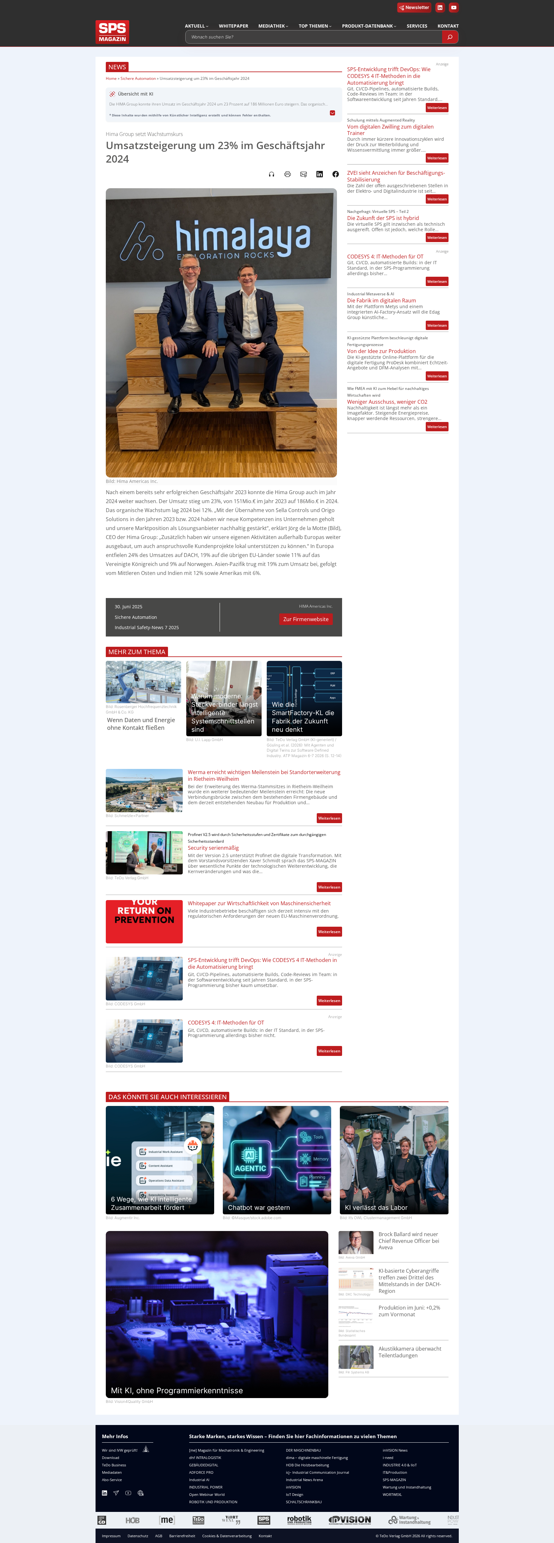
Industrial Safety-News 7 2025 (147, 627)
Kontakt (265, 1535)
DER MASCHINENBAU (303, 1450)
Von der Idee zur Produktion (381, 351)
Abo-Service (112, 1479)
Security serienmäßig (213, 848)
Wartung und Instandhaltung (407, 1487)
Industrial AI (199, 1479)
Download (110, 1457)
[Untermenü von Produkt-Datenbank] (395, 26)
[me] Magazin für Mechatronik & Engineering (226, 1450)
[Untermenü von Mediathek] (287, 26)
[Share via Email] (303, 174)
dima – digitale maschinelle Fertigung (317, 1457)
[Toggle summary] (332, 113)
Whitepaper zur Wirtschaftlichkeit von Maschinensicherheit (259, 903)
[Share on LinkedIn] (319, 174)
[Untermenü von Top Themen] (330, 26)
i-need (388, 1457)
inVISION (293, 1487)
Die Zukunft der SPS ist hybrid (383, 218)
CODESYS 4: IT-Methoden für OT (226, 1022)
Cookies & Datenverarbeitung (227, 1535)
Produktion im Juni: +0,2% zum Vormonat (409, 1311)
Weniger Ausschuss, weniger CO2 (387, 402)
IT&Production (395, 1472)
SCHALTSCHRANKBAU (304, 1501)
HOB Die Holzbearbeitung (307, 1465)
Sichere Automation (138, 78)
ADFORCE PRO (201, 1472)
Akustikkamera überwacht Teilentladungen (410, 1352)
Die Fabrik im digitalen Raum (381, 300)
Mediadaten (112, 1472)
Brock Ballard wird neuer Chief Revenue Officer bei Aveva (409, 1241)
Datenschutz (138, 1535)
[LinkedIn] (104, 1494)
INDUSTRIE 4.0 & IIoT (400, 1465)
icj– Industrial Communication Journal (317, 1472)
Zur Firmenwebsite (306, 619)
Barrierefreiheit (182, 1535)
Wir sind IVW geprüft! (120, 1450)
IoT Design (294, 1494)
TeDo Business (114, 1465)
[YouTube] (128, 1494)
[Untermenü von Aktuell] (207, 26)
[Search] (450, 36)
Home (111, 78)
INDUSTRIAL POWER (205, 1487)
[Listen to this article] (271, 174)
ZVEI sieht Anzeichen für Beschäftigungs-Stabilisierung (396, 176)
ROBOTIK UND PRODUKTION (213, 1501)
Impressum (111, 1535)
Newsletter (417, 7)
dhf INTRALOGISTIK (205, 1457)
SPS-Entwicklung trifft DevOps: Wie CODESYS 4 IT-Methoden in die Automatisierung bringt (262, 963)
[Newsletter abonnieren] (116, 1494)
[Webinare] (140, 1494)
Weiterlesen (330, 819)
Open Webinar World (207, 1494)
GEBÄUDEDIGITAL (203, 1465)
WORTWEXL (392, 1494)
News (117, 67)
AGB (158, 1535)
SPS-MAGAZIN (394, 1479)
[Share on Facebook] (335, 174)
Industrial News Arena (304, 1479)
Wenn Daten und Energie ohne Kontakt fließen (141, 723)
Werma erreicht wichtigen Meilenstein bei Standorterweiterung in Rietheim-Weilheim (264, 775)
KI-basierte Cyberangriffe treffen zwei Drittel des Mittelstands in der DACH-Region (410, 1281)
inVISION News (395, 1450)
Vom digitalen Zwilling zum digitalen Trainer (390, 130)
